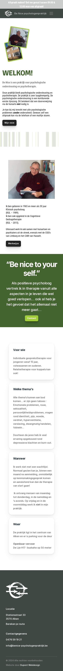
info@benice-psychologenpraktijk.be (27, 645)
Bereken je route (15, 623)
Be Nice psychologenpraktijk (30, 13)
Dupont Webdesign (30, 665)
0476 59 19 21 (14, 639)
